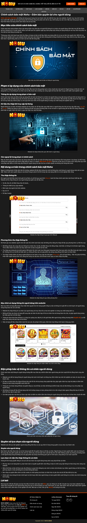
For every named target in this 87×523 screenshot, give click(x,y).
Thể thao (29, 9)
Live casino (38, 9)
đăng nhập (56, 254)
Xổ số (68, 9)
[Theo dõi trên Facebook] (67, 500)
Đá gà (61, 9)
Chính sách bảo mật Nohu (8, 18)
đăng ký (47, 178)
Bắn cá (54, 9)
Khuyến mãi (77, 9)
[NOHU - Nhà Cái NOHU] (8, 4)
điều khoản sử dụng (45, 161)
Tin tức (43, 11)
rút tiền (5, 108)
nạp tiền (82, 106)
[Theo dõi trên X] (70, 500)
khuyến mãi (77, 317)
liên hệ (51, 487)
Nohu (44, 484)
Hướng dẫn (19, 9)
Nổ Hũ (47, 9)
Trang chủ (9, 9)
